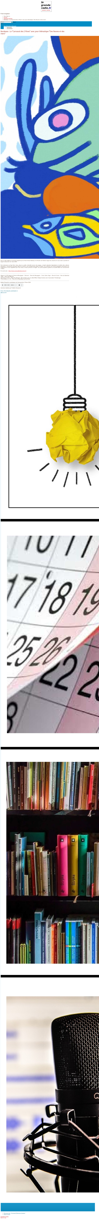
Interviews (9, 27)
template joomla (4, 1216)
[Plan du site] (7, 1214)
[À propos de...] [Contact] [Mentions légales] (14, 1213)
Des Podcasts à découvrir (10, 26)
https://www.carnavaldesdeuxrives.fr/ (17, 271)
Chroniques (9, 28)
